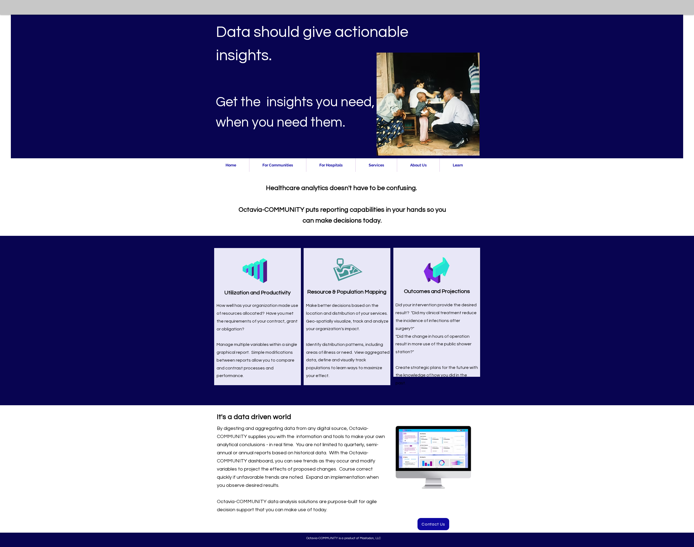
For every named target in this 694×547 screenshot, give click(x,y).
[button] (277, 165)
